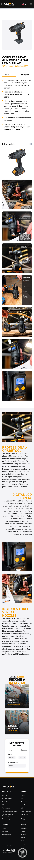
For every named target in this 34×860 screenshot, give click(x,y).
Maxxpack (24, 802)
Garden (23, 795)
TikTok (22, 841)
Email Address (13, 762)
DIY (22, 799)
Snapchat (23, 845)
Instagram (24, 828)
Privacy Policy (6, 819)
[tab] (9, 75)
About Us (4, 795)
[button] (24, 4)
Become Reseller (6, 834)
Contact (4, 828)
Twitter (23, 838)
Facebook (23, 824)
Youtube (23, 834)
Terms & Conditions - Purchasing (8, 814)
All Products (24, 814)
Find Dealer (5, 831)
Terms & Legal (6, 808)
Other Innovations (26, 811)
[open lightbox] (17, 36)
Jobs (3, 805)
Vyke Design (9, 846)
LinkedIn (23, 831)
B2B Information (7, 799)
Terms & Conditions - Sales (9, 811)
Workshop (24, 805)
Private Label (5, 802)
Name (10, 754)
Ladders (23, 808)
